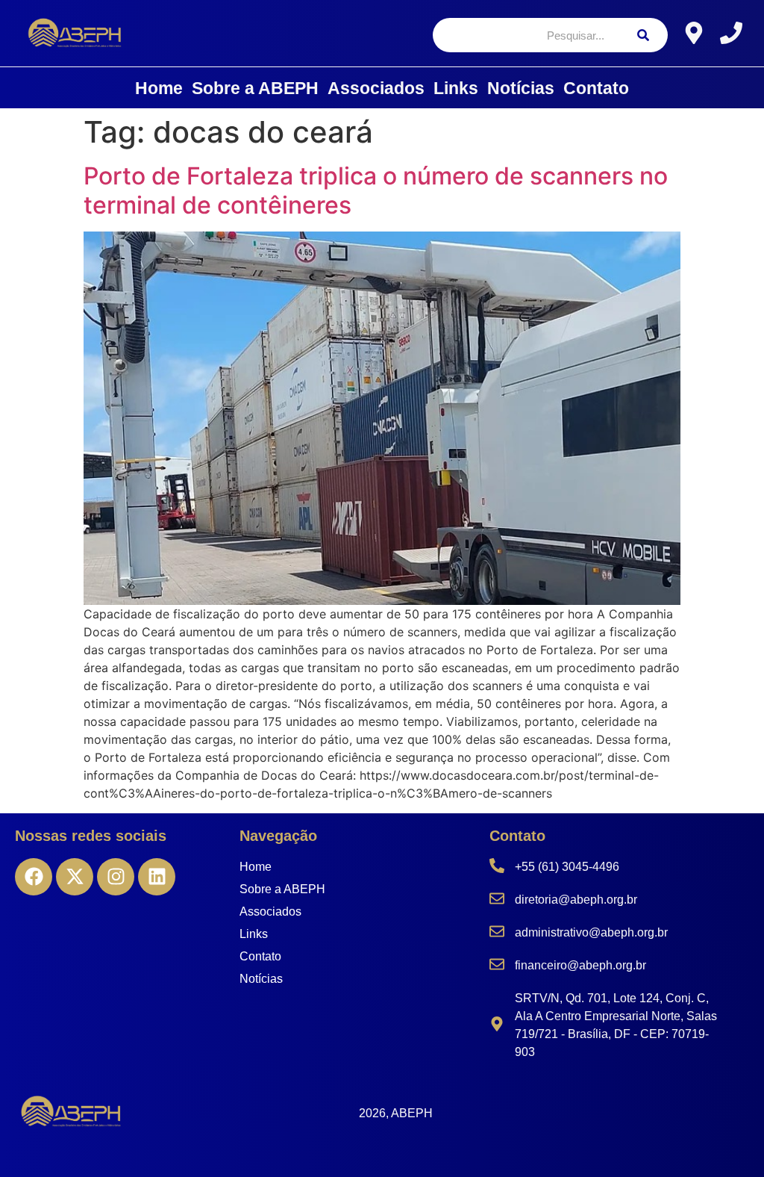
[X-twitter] (74, 876)
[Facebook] (33, 876)
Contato (596, 88)
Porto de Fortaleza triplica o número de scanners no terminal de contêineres (376, 190)
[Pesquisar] (643, 35)
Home (159, 88)
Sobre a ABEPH (255, 88)
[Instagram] (115, 876)
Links (455, 88)
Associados (376, 88)
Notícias (520, 88)
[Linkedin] (156, 876)
